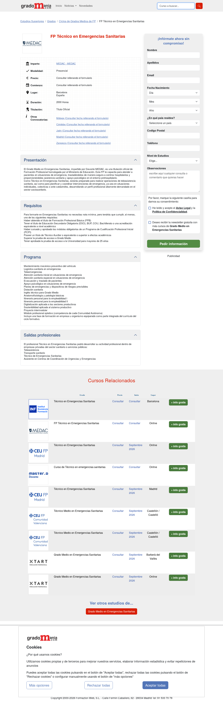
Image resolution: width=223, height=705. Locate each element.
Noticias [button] (69, 6)
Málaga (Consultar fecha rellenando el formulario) (82, 118)
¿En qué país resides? (161, 118)
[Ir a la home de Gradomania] (36, 5)
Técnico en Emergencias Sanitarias (74, 401)
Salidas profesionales (42, 335)
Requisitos (33, 205)
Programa (32, 257)
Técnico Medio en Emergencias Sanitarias (78, 511)
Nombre (152, 50)
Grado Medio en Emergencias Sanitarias (77, 554)
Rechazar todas (98, 685)
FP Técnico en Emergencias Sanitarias (76, 423)
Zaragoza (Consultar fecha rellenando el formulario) (83, 143)
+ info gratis (178, 402)
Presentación (35, 160)
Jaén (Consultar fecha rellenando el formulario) (81, 130)
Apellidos (153, 62)
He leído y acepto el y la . (173, 209)
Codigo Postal (156, 130)
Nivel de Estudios (158, 156)
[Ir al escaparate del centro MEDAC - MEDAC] (35, 43)
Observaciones (156, 168)
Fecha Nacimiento (158, 88)
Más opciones (39, 685)
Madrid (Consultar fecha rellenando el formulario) (82, 136)
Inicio (59, 6)
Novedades (86, 6)
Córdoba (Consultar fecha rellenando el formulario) (83, 124)
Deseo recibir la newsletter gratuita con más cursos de (174, 226)
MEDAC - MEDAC (66, 63)
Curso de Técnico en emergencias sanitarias (79, 467)
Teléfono (152, 143)
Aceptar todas (155, 685)
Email (150, 75)
